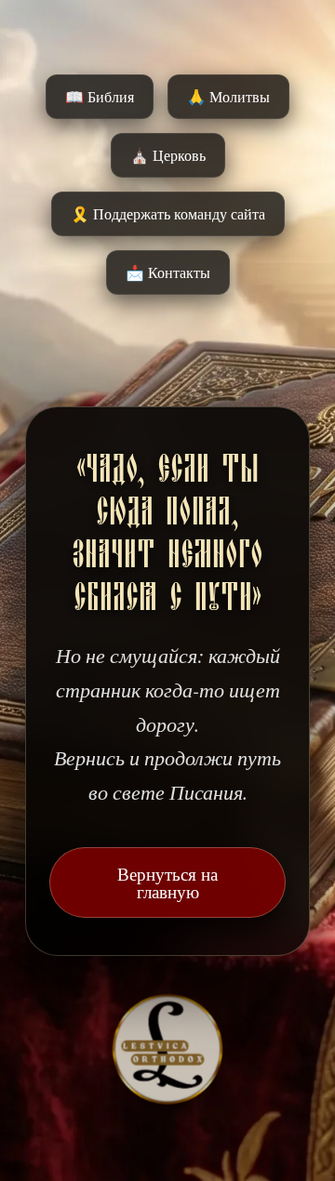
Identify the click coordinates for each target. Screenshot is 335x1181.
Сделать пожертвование (168, 636)
